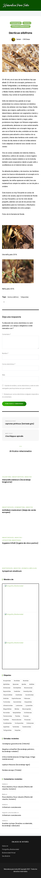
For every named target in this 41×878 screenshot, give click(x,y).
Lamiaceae (19, 705)
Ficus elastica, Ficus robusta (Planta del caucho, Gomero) (17, 788)
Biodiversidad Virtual (8, 853)
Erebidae (6, 698)
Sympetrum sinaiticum (12, 571)
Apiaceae (16, 684)
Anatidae (25, 681)
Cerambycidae (27, 691)
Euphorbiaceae (16, 698)
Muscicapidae (26, 709)
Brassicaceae (28, 688)
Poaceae (26, 716)
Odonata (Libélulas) (29, 568)
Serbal (19, 39)
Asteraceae (6, 688)
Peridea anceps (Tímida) (11, 770)
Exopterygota (15, 23)
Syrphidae (6, 727)
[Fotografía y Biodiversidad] (20, 598)
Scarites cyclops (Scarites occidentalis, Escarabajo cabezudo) (17, 824)
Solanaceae (30, 723)
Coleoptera (6, 477)
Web (3, 375)
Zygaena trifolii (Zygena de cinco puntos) (20, 543)
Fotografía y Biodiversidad (10, 849)
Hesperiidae (28, 702)
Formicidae (6, 702)
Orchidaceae (28, 713)
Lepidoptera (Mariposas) (11, 540)
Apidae (24, 684)
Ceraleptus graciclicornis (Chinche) (16, 744)
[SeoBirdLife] (20, 655)
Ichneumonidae (8, 705)
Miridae (17, 709)
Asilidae (31, 684)
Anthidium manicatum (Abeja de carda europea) (19, 511)
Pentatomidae (7, 716)
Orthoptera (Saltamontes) (20, 26)
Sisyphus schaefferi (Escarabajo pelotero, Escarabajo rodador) (18, 750)
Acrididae (17, 681)
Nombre (5, 353)
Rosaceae (27, 720)
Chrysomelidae (7, 695)
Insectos (27, 23)
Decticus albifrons (13, 297)
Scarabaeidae (7, 723)
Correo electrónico (8, 364)
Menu (37, 5)
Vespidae (17, 730)
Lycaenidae (29, 705)
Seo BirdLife (6, 856)
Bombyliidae (17, 688)
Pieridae (17, 716)
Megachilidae (7, 709)
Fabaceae (27, 698)
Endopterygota (18, 477)
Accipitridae (7, 681)
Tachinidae (16, 727)
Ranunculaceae (16, 720)
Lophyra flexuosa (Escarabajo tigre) (16, 765)
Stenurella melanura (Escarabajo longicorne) (16, 481)
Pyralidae (6, 720)
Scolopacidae (19, 723)
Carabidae (17, 691)
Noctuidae (6, 713)
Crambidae (18, 695)
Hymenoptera (20, 507)
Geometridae (17, 702)
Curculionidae (29, 695)
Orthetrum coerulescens (11, 807)
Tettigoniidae (24, 297)
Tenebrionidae (26, 727)
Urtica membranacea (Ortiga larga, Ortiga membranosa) (18, 758)
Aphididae (6, 684)
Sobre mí (5, 846)
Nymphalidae (17, 713)
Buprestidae (7, 691)
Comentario (6, 334)
